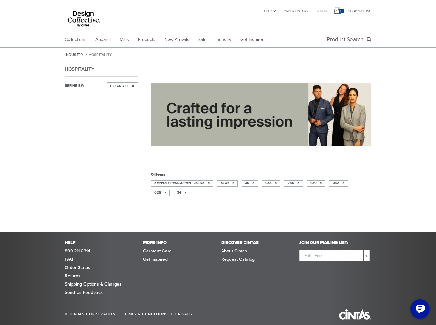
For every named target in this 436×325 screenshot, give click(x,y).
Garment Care (157, 251)
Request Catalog (238, 259)
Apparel (103, 39)
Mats (124, 39)
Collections (75, 39)
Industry (223, 39)
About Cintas (234, 251)
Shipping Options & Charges (93, 284)
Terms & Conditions (145, 314)
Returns (72, 276)
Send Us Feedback (84, 292)
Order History (296, 11)
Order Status (77, 267)
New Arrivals (176, 39)
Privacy (184, 314)
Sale (202, 39)
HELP (268, 11)
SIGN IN (321, 11)
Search (346, 39)
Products (146, 39)
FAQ (69, 259)
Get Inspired (252, 39)
